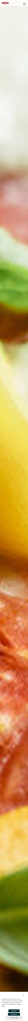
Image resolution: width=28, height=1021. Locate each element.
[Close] (23, 995)
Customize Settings (14, 1017)
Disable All (14, 1014)
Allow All (14, 1010)
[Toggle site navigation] (24, 4)
